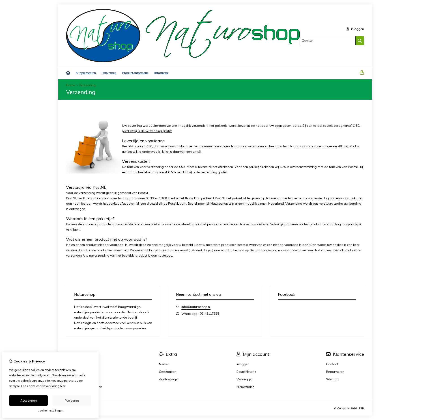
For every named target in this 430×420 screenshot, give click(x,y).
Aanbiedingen (169, 379)
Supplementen (86, 73)
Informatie (161, 73)
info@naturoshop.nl (196, 307)
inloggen (357, 29)
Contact (332, 364)
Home (70, 85)
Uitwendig (108, 73)
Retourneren (335, 372)
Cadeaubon (167, 372)
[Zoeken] (360, 40)
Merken (164, 364)
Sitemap (332, 379)
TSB (361, 408)
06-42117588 (209, 313)
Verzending (87, 85)
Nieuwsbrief (245, 387)
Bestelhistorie (246, 372)
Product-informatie (135, 73)
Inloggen (242, 364)
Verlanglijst (244, 379)
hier (62, 386)
